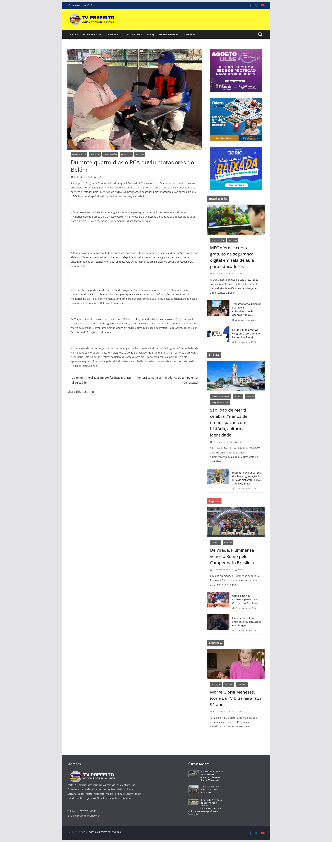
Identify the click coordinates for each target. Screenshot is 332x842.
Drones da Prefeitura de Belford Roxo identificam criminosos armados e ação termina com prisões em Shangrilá (205, 807)
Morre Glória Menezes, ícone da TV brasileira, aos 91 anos (235, 698)
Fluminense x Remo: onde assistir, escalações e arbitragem (246, 621)
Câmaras (189, 34)
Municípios (90, 34)
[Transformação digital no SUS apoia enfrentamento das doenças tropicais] (218, 312)
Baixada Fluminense (220, 396)
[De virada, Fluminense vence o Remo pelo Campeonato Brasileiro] (236, 522)
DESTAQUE (94, 154)
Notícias (112, 34)
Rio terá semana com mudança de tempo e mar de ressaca (167, 380)
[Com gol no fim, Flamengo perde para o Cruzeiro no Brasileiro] (218, 602)
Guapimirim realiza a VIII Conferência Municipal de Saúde (102, 380)
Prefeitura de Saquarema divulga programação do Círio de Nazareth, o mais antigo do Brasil (247, 478)
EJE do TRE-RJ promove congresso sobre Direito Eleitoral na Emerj (246, 333)
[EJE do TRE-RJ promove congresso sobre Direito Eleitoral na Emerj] (218, 336)
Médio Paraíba (110, 154)
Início (74, 34)
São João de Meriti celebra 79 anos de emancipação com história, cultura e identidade (228, 422)
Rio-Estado (134, 34)
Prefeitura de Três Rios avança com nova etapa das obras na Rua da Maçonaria (211, 776)
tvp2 (99, 176)
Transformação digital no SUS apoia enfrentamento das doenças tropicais (246, 309)
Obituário (241, 684)
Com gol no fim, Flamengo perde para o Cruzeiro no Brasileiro (245, 599)
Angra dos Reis (79, 154)
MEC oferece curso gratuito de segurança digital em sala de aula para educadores (232, 257)
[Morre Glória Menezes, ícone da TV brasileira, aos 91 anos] (236, 664)
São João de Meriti (220, 402)
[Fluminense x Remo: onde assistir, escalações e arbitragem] (218, 624)
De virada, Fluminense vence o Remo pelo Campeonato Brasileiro (233, 556)
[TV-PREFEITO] (92, 772)
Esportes (215, 542)
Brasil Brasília (168, 34)
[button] (99, 34)
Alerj (150, 34)
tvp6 (240, 711)
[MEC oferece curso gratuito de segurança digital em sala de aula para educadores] (236, 220)
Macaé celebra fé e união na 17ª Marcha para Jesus (211, 789)
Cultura (238, 396)
